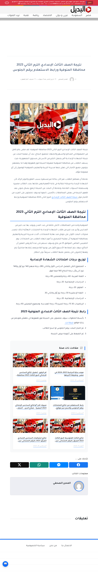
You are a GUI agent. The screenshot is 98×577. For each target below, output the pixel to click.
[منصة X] (19, 465)
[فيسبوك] (78, 465)
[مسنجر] (58, 465)
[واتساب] (39, 465)
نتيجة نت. (69, 323)
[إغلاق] (7, 3)
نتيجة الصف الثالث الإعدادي (65, 197)
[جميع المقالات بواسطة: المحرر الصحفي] (79, 486)
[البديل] (81, 9)
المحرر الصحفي (63, 79)
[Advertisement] (49, 38)
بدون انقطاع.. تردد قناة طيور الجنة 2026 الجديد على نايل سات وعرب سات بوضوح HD (51, 3)
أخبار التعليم (25, 79)
